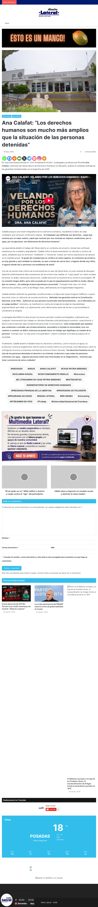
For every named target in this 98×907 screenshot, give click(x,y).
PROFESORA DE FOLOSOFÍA (72, 390)
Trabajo (42, 401)
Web (52, 547)
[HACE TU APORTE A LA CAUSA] (49, 38)
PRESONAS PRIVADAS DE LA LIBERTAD (32, 390)
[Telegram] (29, 158)
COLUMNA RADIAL (23, 374)
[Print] (14, 158)
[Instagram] (39, 158)
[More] (44, 158)
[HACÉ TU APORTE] (49, 436)
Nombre (6, 538)
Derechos (80, 374)
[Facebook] (9, 158)
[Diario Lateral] (49, 12)
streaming (84, 396)
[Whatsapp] (4, 158)
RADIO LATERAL (46, 396)
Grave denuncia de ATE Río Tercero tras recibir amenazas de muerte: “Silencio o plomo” (16, 606)
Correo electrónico (10, 547)
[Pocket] (34, 158)
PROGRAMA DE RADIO (20, 396)
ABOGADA (17, 368)
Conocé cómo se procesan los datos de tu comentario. (59, 573)
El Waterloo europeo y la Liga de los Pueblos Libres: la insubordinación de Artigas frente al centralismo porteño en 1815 (81, 784)
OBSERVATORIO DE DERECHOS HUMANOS (49, 385)
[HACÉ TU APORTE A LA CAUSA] (49, 878)
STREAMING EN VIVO (21, 401)
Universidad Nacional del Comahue (70, 401)
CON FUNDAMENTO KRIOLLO (54, 374)
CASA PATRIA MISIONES (74, 368)
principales (17, 116)
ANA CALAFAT (48, 368)
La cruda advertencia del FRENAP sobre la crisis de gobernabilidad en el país (49, 606)
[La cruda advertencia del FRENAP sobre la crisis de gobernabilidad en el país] (49, 593)
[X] (24, 158)
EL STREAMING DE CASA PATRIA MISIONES (39, 379)
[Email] (19, 158)
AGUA (32, 368)
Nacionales (7, 116)
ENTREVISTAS (74, 379)
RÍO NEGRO (67, 396)
